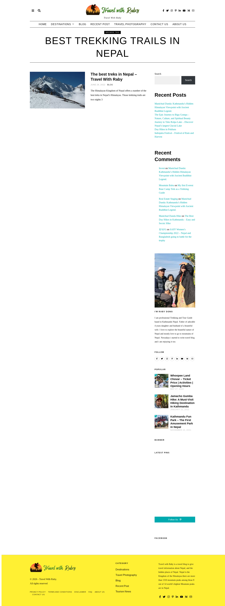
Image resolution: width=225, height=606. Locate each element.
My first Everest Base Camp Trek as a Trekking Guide (176, 189)
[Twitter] (167, 10)
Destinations (61, 24)
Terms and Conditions (60, 592)
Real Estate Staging (168, 199)
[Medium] (189, 10)
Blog (82, 24)
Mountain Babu (166, 185)
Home (43, 24)
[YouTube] (184, 10)
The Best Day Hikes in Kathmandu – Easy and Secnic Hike (177, 220)
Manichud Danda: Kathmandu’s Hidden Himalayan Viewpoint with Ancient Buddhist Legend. (174, 107)
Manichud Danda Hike (170, 216)
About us (179, 24)
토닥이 (162, 229)
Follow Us (173, 519)
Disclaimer (80, 592)
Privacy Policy (38, 592)
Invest (162, 168)
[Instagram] (172, 10)
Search (158, 74)
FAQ (90, 592)
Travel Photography (130, 24)
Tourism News (123, 591)
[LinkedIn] (180, 10)
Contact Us (159, 24)
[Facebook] (163, 10)
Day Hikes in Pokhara (165, 129)
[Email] (193, 10)
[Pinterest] (175, 10)
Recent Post (100, 24)
